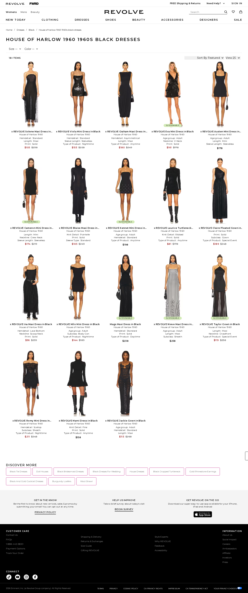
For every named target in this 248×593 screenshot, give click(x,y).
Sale (238, 19)
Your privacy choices (225, 588)
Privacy (113, 588)
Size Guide (86, 545)
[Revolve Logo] (124, 14)
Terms (100, 588)
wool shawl (86, 481)
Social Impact (229, 539)
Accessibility (161, 550)
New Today (16, 19)
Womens (11, 12)
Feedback (159, 545)
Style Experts (161, 536)
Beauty (35, 12)
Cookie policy (130, 588)
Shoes (110, 19)
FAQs (9, 539)
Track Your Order (15, 553)
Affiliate (226, 553)
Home (9, 29)
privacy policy (45, 512)
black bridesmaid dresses (70, 471)
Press (225, 562)
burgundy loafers (61, 481)
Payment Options (15, 548)
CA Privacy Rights (153, 588)
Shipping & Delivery (91, 536)
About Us (227, 535)
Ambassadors (229, 548)
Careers (226, 544)
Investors (227, 557)
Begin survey (124, 509)
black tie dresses (18, 471)
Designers (209, 19)
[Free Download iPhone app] (203, 517)
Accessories (172, 19)
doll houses (42, 471)
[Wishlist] (233, 12)
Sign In (236, 3)
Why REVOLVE (163, 541)
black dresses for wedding (107, 471)
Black (31, 29)
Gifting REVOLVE (90, 550)
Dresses (82, 19)
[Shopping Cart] (240, 12)
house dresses (137, 471)
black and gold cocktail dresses (26, 481)
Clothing (50, 19)
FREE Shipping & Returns (185, 3)
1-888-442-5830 (14, 544)
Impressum (174, 588)
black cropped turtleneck (166, 471)
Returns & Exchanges (92, 541)
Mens (24, 12)
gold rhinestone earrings (202, 471)
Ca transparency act (197, 588)
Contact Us (12, 535)
